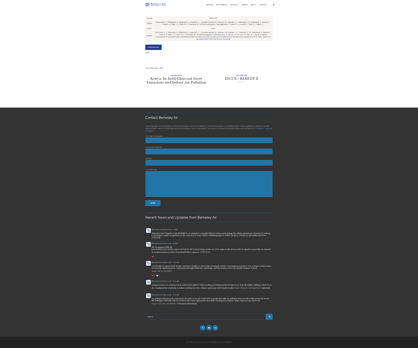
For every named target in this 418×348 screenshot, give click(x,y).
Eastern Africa (176, 75)
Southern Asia (241, 75)
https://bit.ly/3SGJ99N (162, 271)
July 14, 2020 (242, 82)
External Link (153, 47)
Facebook (259, 128)
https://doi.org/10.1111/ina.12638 (217, 39)
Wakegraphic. (228, 342)
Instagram (149, 131)
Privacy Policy (213, 342)
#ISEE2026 (205, 252)
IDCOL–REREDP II (241, 79)
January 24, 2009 (176, 85)
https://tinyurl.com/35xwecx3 (165, 304)
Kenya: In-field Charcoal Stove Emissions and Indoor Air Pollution (176, 80)
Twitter (267, 128)
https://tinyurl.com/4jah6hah (247, 288)
